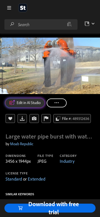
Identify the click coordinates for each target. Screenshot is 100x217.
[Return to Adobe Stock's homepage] (22, 7)
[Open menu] (9, 7)
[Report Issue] (46, 118)
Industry (67, 161)
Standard (14, 179)
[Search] (12, 24)
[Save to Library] (10, 118)
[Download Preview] (22, 118)
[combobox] (41, 24)
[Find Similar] (34, 118)
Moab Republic (21, 143)
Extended (36, 179)
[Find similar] (69, 24)
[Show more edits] (57, 102)
